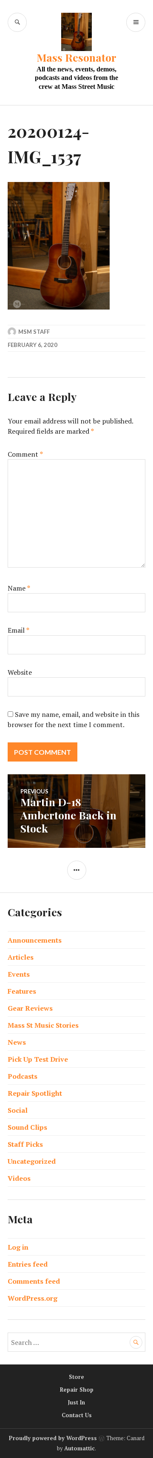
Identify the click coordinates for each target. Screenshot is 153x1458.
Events (19, 974)
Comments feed (34, 1281)
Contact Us (77, 1415)
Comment (25, 454)
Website (20, 672)
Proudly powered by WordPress (53, 1438)
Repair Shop (77, 1389)
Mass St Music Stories (43, 1025)
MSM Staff (34, 331)
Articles (21, 957)
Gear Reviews (30, 1008)
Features (22, 991)
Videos (19, 1178)
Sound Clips (27, 1127)
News (17, 1042)
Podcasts (22, 1076)
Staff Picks (25, 1144)
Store (76, 1377)
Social (18, 1110)
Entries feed (28, 1264)
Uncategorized (32, 1161)
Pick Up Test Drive (38, 1059)
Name (19, 588)
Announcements (35, 940)
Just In (76, 1402)
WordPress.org (32, 1298)
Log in (18, 1247)
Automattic (79, 1448)
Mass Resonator (76, 57)
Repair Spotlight (35, 1093)
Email (18, 630)
